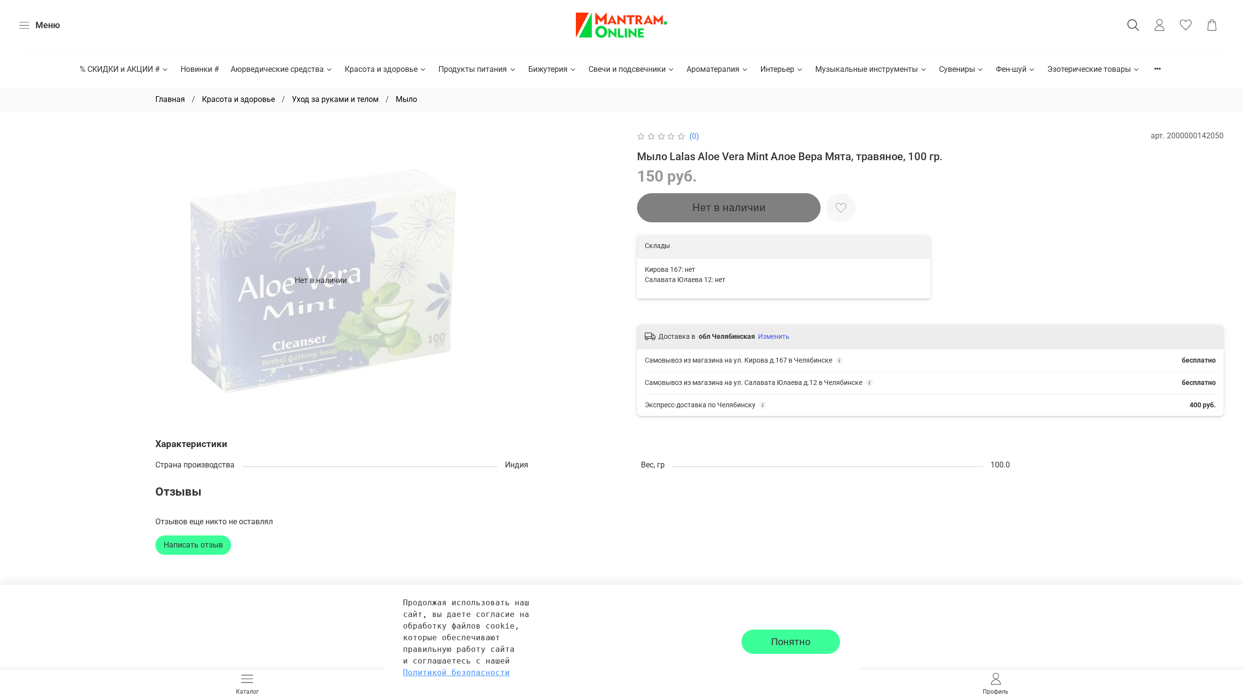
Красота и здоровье (381, 69)
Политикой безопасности (456, 672)
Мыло (406, 99)
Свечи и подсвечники (627, 69)
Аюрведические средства (277, 69)
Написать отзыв (193, 544)
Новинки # (200, 69)
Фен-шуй (1011, 69)
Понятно (790, 642)
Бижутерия (548, 69)
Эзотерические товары (1089, 69)
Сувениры (957, 69)
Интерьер (777, 69)
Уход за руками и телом (335, 99)
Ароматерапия (713, 69)
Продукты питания (472, 69)
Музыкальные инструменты (866, 69)
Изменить (773, 336)
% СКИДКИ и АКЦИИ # (120, 69)
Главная (170, 99)
